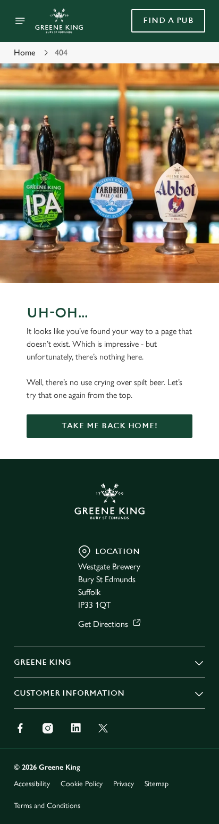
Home (25, 52)
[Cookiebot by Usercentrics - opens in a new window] (160, 210)
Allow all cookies (109, 569)
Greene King (42, 662)
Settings (171, 536)
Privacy (123, 783)
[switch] (191, 426)
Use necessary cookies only (109, 604)
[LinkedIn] (75, 728)
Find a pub (168, 20)
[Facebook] (20, 728)
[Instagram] (47, 728)
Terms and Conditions (47, 805)
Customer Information (69, 693)
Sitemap (157, 783)
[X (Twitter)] (103, 728)
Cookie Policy (82, 783)
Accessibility (32, 783)
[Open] (20, 20)
